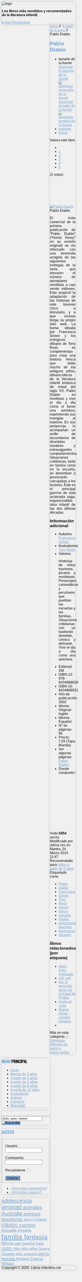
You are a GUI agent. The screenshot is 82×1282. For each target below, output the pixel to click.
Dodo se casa (65, 1003)
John (7, 1248)
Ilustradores (19, 1094)
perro (44, 1253)
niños (34, 1248)
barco (29, 1219)
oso (20, 1253)
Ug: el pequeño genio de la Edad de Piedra (67, 990)
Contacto (17, 1101)
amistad (12, 1207)
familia (64, 919)
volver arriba (59, 1052)
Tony (62, 899)
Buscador (17, 1105)
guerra (29, 1243)
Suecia (36, 1258)
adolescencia (17, 1200)
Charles (40, 1219)
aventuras (13, 1219)
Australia (12, 1213)
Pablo (63, 884)
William (8, 1263)
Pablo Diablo (64, 763)
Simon (64, 895)
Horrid (63, 907)
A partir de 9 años (24, 1086)
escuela (65, 935)
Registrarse (21, 22)
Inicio (54, 26)
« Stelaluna (59, 1038)
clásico (10, 1225)
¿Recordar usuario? (26, 1192)
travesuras (67, 931)
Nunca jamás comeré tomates (65, 1015)
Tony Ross (67, 550)
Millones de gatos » (59, 1046)
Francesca (67, 892)
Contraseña (14, 1158)
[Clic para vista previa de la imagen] (62, 207)
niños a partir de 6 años (62, 866)
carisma (65, 915)
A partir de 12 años (25, 1090)
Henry (63, 911)
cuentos (27, 1224)
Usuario (11, 1146)
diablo (63, 888)
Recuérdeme (15, 1170)
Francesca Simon (67, 540)
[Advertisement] (66, 190)
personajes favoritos (67, 925)
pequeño (31, 1254)
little (17, 1249)
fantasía (35, 1237)
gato (18, 1243)
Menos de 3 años (23, 1074)
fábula (8, 1243)
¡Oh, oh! (65, 978)
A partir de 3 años (24, 1078)
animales (32, 1207)
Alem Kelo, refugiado (66, 970)
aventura (31, 1213)
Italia (40, 1243)
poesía (9, 1258)
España (24, 1230)
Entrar (7, 22)
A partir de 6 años (61, 28)
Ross (63, 903)
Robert (23, 1258)
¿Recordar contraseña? (28, 1188)
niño (25, 1249)
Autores (16, 1097)
